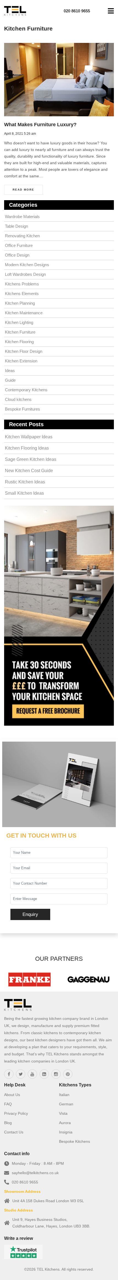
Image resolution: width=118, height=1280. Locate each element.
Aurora (65, 1123)
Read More (23, 189)
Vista (63, 1113)
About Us (12, 1094)
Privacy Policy (16, 1113)
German (66, 1104)
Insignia (65, 1132)
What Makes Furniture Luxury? (40, 124)
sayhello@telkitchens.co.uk (35, 1173)
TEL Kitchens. (49, 1269)
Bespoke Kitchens (74, 1141)
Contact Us (13, 1132)
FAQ (8, 1104)
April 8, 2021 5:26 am (20, 134)
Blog (8, 1123)
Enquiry (30, 914)
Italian (64, 1094)
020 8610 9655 (25, 1182)
